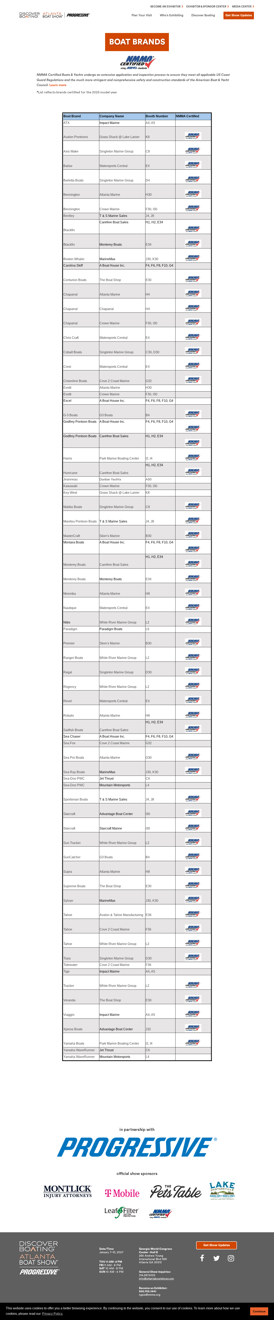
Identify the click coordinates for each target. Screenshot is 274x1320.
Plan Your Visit (142, 15)
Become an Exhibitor (165, 6)
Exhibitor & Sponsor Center (206, 6)
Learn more (57, 85)
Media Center (242, 6)
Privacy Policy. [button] (52, 1313)
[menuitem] (142, 15)
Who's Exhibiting (171, 15)
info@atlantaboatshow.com (156, 1278)
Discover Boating (203, 15)
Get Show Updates (238, 15)
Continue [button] (259, 1311)
